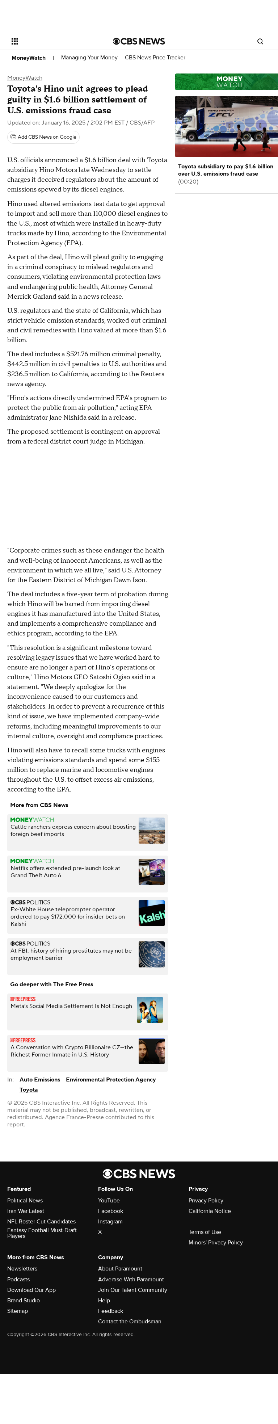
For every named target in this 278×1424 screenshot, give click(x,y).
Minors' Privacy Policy (216, 1243)
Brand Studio (23, 1300)
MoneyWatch (29, 58)
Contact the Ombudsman (129, 1321)
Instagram (110, 1222)
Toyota (29, 1089)
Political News (25, 1201)
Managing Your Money (89, 57)
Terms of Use (205, 1232)
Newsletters (22, 1269)
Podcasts (18, 1279)
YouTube (109, 1201)
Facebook (110, 1211)
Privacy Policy (206, 1201)
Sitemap (17, 1311)
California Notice (210, 1211)
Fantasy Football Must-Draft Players (42, 1233)
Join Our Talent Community (132, 1290)
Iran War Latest (25, 1211)
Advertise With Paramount (131, 1279)
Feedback (110, 1311)
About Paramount (120, 1269)
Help (104, 1300)
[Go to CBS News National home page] (139, 41)
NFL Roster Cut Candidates (41, 1222)
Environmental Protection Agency (111, 1079)
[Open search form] (260, 41)
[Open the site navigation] (54, 41)
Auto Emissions (40, 1079)
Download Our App (31, 1290)
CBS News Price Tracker (155, 57)
